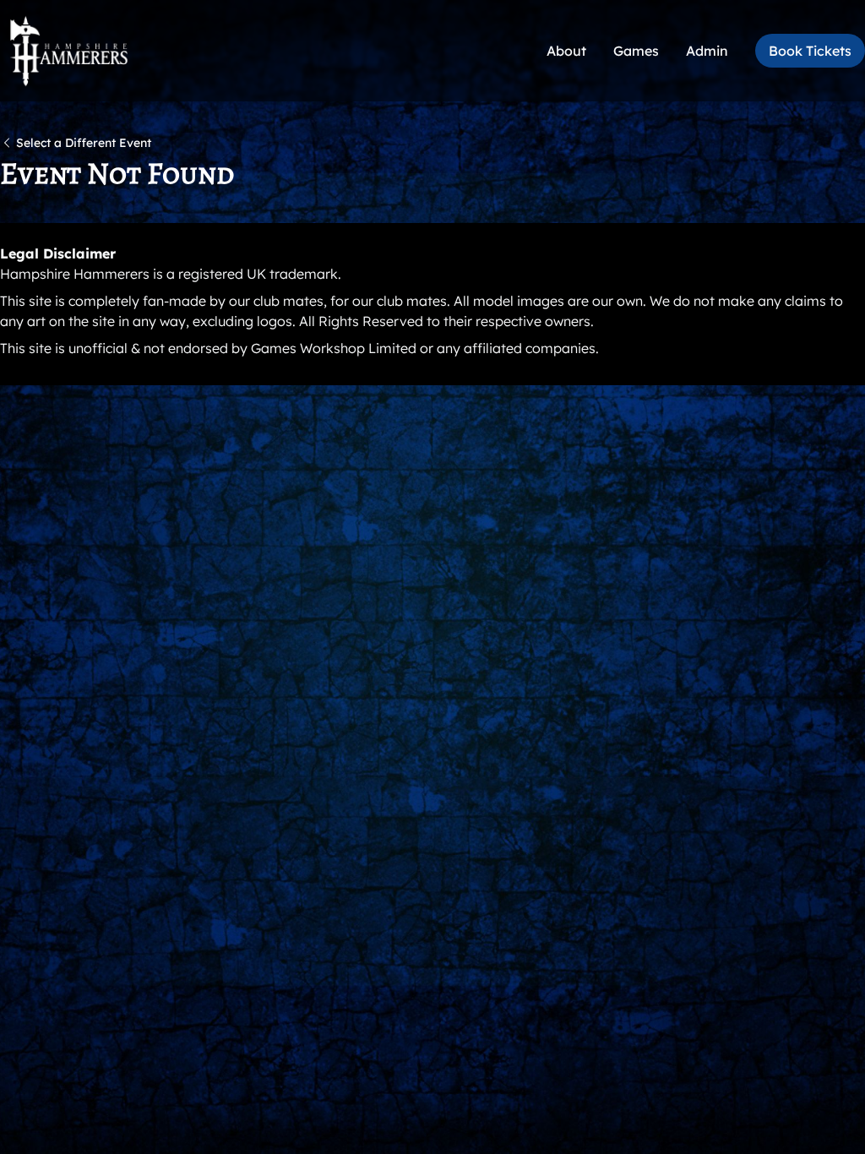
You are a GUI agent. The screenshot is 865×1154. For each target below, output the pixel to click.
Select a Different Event (83, 142)
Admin (707, 50)
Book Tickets (810, 50)
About (566, 50)
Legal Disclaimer (58, 253)
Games (636, 50)
